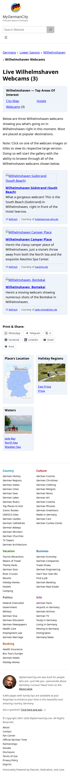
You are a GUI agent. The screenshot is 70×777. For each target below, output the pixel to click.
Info (39, 597)
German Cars (43, 518)
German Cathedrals (14, 523)
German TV (42, 615)
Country (8, 471)
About (6, 727)
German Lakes (11, 497)
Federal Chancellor (13, 603)
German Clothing (46, 484)
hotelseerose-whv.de (46, 219)
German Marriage (13, 637)
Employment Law (12, 633)
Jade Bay (10, 438)
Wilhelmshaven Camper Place (29, 239)
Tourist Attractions (13, 556)
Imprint (7, 764)
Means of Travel (12, 560)
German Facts (44, 603)
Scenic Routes (11, 510)
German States (11, 484)
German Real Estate (47, 586)
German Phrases (45, 506)
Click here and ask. (31, 709)
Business (42, 551)
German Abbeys (12, 527)
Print (11, 346)
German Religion (46, 489)
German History (12, 476)
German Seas (10, 493)
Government (10, 607)
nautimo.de (41, 266)
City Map (12, 101)
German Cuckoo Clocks (49, 523)
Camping (8, 590)
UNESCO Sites (11, 514)
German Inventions (47, 510)
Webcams (13, 107)
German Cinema (45, 501)
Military (7, 611)
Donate (7, 748)
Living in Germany (46, 624)
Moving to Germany (47, 628)
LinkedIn (33, 339)
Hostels (7, 586)
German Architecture (15, 544)
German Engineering (48, 569)
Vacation (9, 551)
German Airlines (45, 611)
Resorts (7, 578)
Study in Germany (46, 620)
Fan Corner (9, 735)
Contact (7, 731)
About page (25, 689)
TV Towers (8, 540)
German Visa (10, 615)
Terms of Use (10, 756)
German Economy (46, 556)
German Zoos (10, 569)
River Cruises (10, 573)
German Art (43, 497)
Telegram (35, 333)
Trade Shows (43, 565)
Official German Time (15, 739)
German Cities (11, 489)
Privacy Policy (10, 760)
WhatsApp (14, 333)
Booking (8, 644)
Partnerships (10, 744)
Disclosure (9, 752)
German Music (44, 493)
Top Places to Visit (13, 506)
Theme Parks (10, 565)
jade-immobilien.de (46, 309)
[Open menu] (6, 37)
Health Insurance (12, 649)
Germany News (45, 637)
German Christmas (47, 480)
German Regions (12, 480)
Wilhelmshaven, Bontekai (25, 287)
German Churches (13, 536)
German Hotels (11, 657)
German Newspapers (15, 624)
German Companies (47, 560)
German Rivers (11, 501)
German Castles (12, 518)
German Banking (46, 582)
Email (50, 339)
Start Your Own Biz (47, 573)
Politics (8, 597)
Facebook (14, 339)
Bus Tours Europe (13, 653)
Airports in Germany (47, 607)
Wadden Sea (13, 447)
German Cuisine (45, 476)
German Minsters (13, 531)
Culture (41, 471)
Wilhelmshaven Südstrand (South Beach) (31, 190)
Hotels (41, 101)
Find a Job (42, 578)
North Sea (11, 443)
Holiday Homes (11, 582)
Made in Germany (46, 514)
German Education (13, 620)
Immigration (43, 633)
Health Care (9, 628)
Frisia (41, 391)
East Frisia (44, 386)
